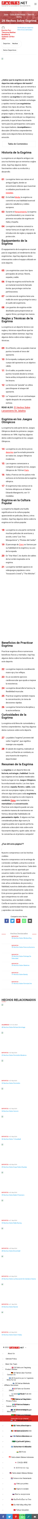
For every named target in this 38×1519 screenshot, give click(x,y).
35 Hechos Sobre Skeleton (20, 965)
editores (30, 886)
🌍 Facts (21, 1394)
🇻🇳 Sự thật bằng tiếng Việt (21, 1505)
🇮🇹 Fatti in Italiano (21, 1410)
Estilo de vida (17, 14)
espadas (9, 193)
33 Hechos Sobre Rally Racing (12, 1223)
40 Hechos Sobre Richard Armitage (13, 1027)
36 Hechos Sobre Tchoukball (11, 1139)
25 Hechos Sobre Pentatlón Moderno (14, 1055)
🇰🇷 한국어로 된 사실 (21, 1468)
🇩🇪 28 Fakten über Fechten (21, 1373)
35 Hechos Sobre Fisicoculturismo (23, 947)
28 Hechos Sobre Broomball (11, 1251)
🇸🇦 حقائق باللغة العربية (21, 1441)
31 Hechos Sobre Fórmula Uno (22, 983)
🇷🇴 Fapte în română (21, 1489)
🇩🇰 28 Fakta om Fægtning (21, 1368)
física (13, 800)
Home (6, 14)
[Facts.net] (14, 3)
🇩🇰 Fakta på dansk (21, 1420)
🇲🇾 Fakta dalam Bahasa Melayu (21, 1473)
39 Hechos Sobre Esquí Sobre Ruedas (14, 1167)
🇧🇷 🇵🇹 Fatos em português (21, 1415)
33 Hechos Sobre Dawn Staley (12, 1335)
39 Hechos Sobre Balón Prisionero (13, 1195)
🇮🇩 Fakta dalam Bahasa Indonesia (21, 1457)
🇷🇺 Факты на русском (21, 1494)
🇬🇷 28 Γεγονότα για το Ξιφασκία (21, 1378)
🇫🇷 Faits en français (21, 1404)
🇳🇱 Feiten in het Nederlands (21, 1478)
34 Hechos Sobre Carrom (10, 1111)
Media (17, 197)
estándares (15, 883)
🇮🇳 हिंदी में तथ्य (21, 1452)
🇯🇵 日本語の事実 (21, 1463)
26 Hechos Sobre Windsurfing (21, 938)
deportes (10, 452)
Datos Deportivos (9, 50)
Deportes (10, 44)
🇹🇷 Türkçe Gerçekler (21, 1510)
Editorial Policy (11, 1359)
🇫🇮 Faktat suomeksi (21, 1436)
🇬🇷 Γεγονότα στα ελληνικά (21, 1447)
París (26, 470)
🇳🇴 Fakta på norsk (21, 1431)
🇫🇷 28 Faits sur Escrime (21, 1389)
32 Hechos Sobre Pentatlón (11, 1083)
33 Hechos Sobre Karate (10, 1307)
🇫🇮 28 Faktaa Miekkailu (21, 1383)
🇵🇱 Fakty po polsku (21, 1484)
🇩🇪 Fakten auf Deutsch (21, 1399)
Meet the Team (11, 1364)
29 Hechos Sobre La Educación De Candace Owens (19, 1279)
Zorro (21, 544)
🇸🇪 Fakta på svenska (21, 1426)
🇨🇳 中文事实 (21, 1515)
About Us (11, 1354)
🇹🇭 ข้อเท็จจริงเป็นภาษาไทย (21, 1499)
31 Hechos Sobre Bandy (20, 974)
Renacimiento (21, 212)
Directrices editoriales (24, 30)
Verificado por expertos (25, 27)
